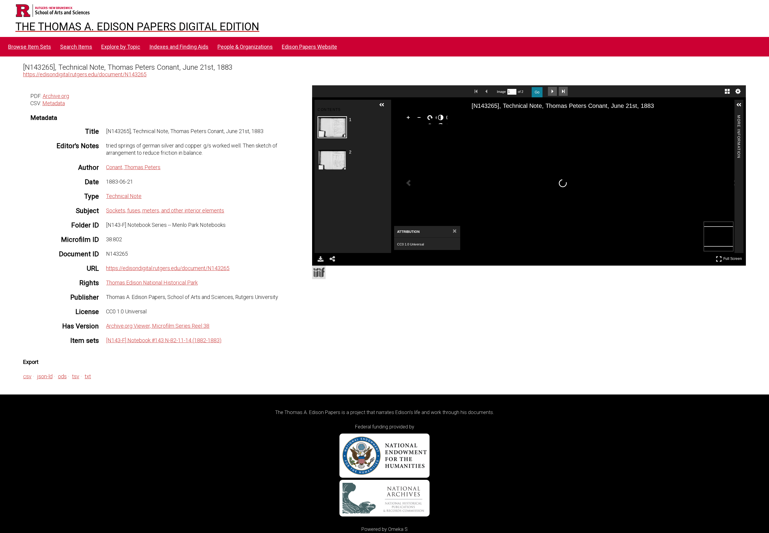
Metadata (53, 103)
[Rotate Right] (431, 118)
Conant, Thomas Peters (133, 167)
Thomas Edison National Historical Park (152, 282)
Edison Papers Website (309, 47)
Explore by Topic (120, 47)
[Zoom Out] (420, 118)
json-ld (45, 376)
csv (27, 376)
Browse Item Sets (29, 47)
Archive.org (56, 96)
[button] (384, 107)
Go (537, 92)
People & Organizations (245, 47)
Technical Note (123, 196)
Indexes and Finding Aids (178, 47)
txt (88, 376)
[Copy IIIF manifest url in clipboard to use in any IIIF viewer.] (319, 272)
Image (501, 91)
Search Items (76, 47)
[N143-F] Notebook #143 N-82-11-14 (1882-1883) (163, 340)
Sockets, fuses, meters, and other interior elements (165, 210)
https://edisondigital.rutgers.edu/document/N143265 (85, 74)
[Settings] (738, 91)
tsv (75, 376)
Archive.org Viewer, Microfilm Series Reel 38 (157, 326)
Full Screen (733, 257)
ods (62, 376)
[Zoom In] (409, 118)
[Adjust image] (441, 118)
